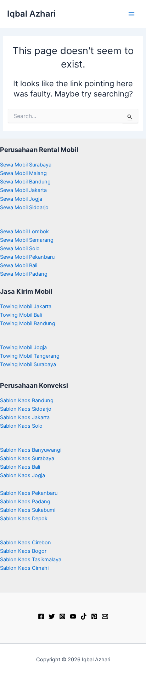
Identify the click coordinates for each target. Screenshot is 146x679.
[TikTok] (83, 616)
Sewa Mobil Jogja (21, 199)
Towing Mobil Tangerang (30, 356)
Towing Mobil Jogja (23, 347)
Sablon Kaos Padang (25, 501)
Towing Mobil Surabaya (28, 364)
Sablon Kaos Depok (23, 518)
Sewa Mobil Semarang (27, 240)
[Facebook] (41, 616)
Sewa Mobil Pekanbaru (27, 257)
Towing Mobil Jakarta (25, 306)
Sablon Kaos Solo (21, 426)
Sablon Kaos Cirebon (25, 542)
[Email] (105, 616)
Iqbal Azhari (31, 13)
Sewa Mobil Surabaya (25, 165)
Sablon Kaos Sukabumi (27, 510)
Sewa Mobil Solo (20, 248)
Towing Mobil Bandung (27, 323)
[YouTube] (73, 616)
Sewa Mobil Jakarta (23, 190)
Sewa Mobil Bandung (25, 181)
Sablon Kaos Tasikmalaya (30, 559)
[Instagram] (62, 616)
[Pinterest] (94, 616)
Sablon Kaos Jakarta (25, 417)
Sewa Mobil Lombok (24, 231)
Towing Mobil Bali (21, 315)
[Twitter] (52, 616)
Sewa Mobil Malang (23, 173)
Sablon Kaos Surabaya (27, 458)
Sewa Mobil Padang (23, 274)
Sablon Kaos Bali (20, 467)
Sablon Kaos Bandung (27, 400)
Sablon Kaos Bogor (23, 551)
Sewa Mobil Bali (18, 265)
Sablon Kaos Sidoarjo (25, 409)
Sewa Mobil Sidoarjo (24, 207)
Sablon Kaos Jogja (22, 475)
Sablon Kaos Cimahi (24, 568)
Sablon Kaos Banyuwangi (30, 450)
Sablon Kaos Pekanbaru (28, 493)
